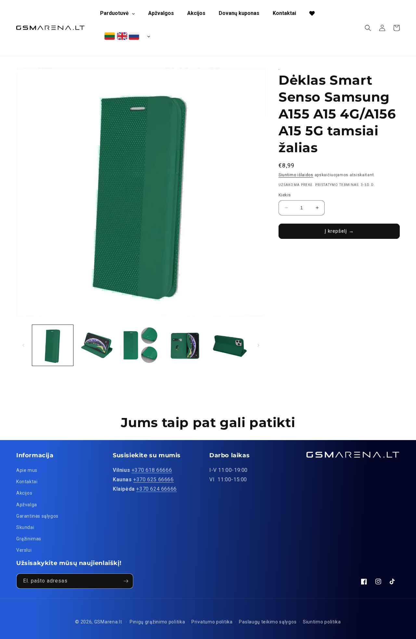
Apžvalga (26, 504)
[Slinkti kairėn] (23, 345)
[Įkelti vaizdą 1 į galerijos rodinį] (52, 345)
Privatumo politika (212, 621)
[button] (368, 28)
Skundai (25, 527)
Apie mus (26, 470)
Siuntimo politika (322, 621)
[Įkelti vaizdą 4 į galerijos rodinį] (184, 345)
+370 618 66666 (152, 470)
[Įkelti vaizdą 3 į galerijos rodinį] (141, 345)
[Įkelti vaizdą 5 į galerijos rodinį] (229, 345)
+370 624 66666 (156, 489)
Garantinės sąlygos (37, 516)
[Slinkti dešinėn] (258, 345)
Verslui (24, 550)
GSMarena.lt (108, 621)
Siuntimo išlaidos (296, 175)
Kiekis (285, 194)
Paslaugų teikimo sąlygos (267, 621)
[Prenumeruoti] (126, 581)
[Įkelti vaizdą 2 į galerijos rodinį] (96, 345)
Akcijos (24, 493)
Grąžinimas (28, 538)
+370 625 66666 (153, 479)
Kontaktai (26, 481)
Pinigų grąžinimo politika (157, 621)
